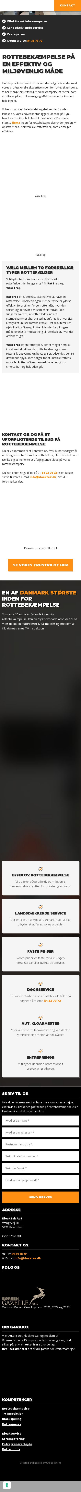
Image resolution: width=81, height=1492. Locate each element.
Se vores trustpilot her (40, 565)
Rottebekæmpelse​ (15, 1408)
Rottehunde (11, 1449)
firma (16, 122)
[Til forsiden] (35, 6)
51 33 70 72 (34, 40)
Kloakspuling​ (11, 1419)
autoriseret (33, 1344)
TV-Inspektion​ (12, 1413)
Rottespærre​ (11, 1424)
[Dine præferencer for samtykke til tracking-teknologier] (7, 1485)
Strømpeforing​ (13, 1439)
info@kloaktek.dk (43, 477)
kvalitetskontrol (14, 1349)
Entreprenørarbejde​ (17, 1444)
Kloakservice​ (11, 1433)
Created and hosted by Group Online (40, 1462)
